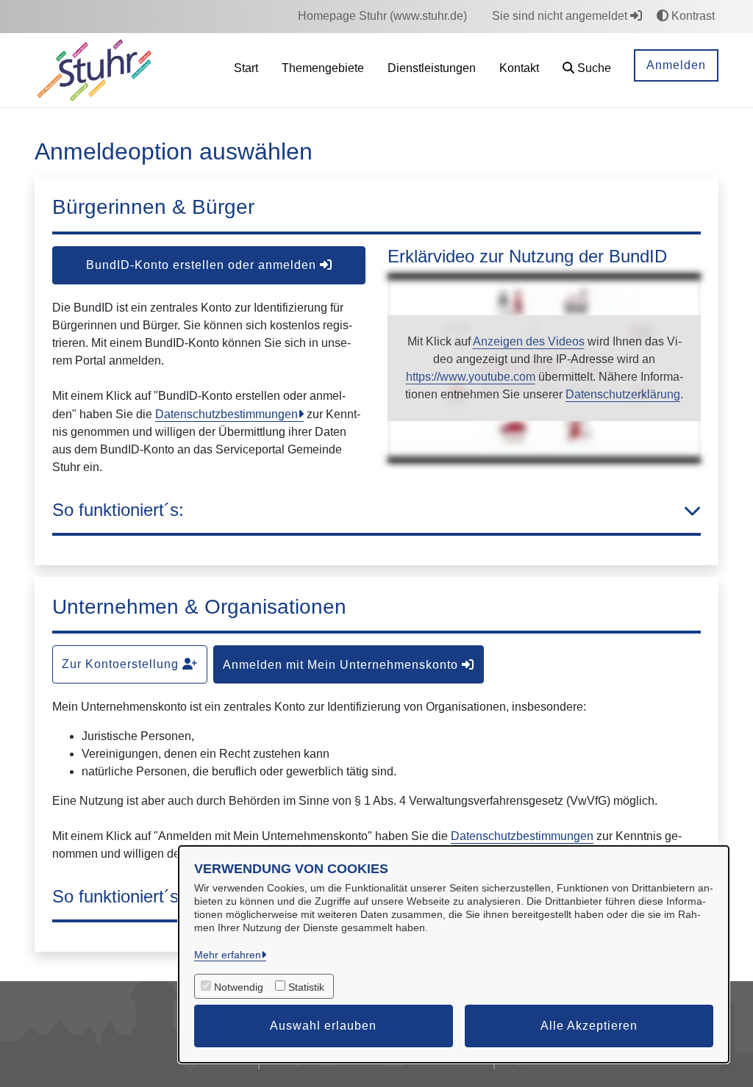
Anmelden (676, 65)
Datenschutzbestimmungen (226, 414)
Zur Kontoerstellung (122, 664)
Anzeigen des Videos (529, 341)
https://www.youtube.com (470, 376)
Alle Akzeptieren (589, 1025)
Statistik (306, 987)
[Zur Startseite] (94, 69)
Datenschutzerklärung (622, 394)
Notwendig (238, 987)
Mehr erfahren (227, 955)
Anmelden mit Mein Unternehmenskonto (342, 665)
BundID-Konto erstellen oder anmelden (203, 265)
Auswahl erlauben (323, 1025)
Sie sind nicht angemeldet (561, 16)
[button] (587, 70)
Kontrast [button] (691, 16)
